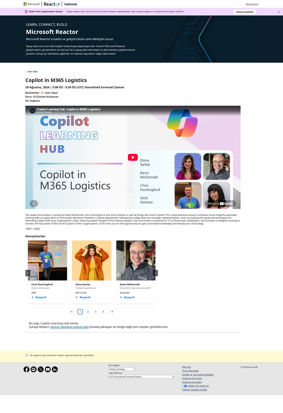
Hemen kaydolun (245, 11)
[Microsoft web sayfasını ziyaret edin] (32, 4)
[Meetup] (34, 369)
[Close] (278, 12)
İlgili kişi (186, 367)
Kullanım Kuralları (192, 382)
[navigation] (71, 311)
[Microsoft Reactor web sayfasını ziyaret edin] (52, 4)
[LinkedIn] (55, 369)
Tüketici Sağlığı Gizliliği (194, 389)
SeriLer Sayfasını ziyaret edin (69, 327)
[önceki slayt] (27, 273)
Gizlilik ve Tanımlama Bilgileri (198, 374)
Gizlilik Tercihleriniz (198, 385)
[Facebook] (27, 369)
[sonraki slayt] (155, 273)
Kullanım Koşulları (192, 378)
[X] (41, 369)
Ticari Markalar (190, 370)
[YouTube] (48, 369)
